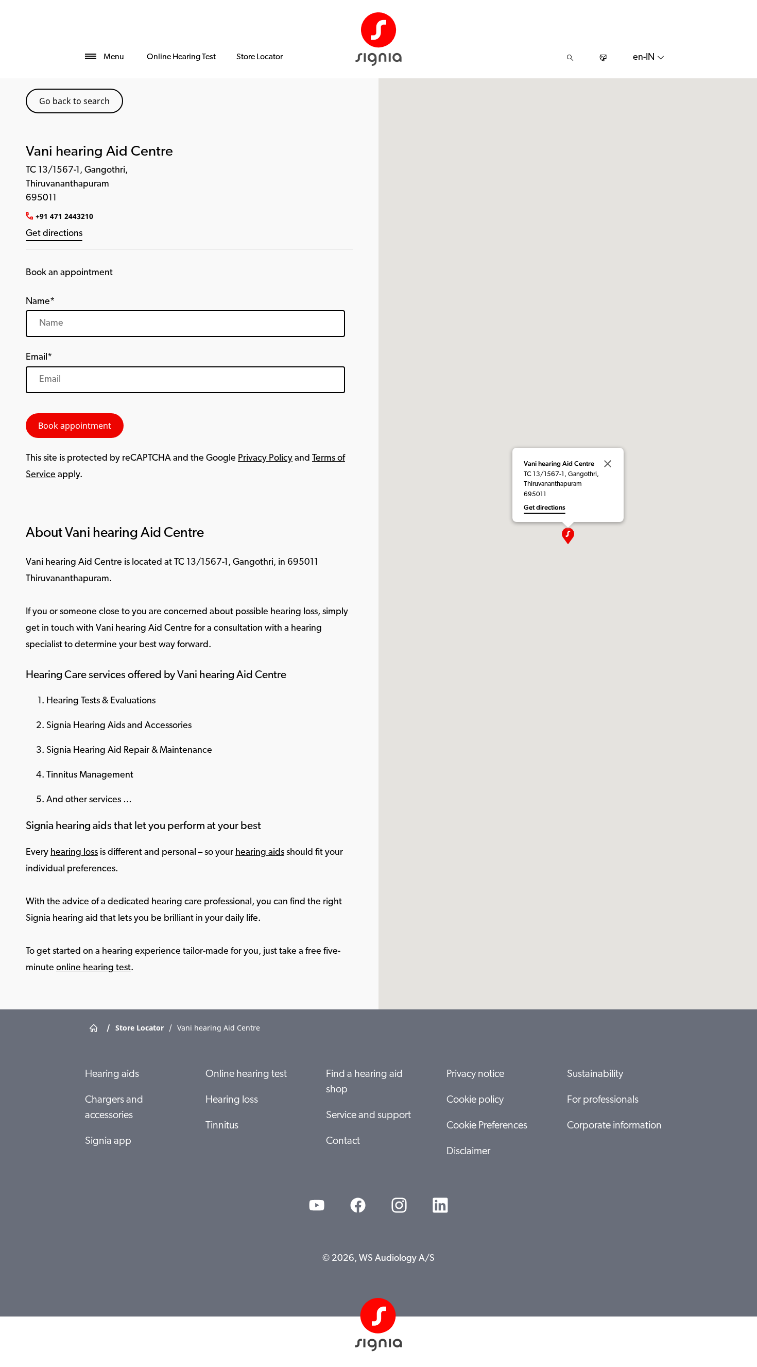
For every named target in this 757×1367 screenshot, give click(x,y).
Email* (39, 357)
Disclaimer (468, 1151)
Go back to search (74, 101)
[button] (568, 536)
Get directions (54, 234)
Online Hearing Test (181, 57)
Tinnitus (221, 1126)
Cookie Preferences (486, 1126)
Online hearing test (246, 1074)
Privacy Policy (265, 458)
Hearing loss (231, 1100)
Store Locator (259, 57)
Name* (40, 302)
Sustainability (595, 1074)
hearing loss (74, 852)
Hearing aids (112, 1074)
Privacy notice (475, 1074)
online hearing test (93, 968)
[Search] (570, 57)
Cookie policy (475, 1100)
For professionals (603, 1100)
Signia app (108, 1141)
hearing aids (259, 852)
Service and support (368, 1115)
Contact (343, 1141)
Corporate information (614, 1126)
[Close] (607, 463)
